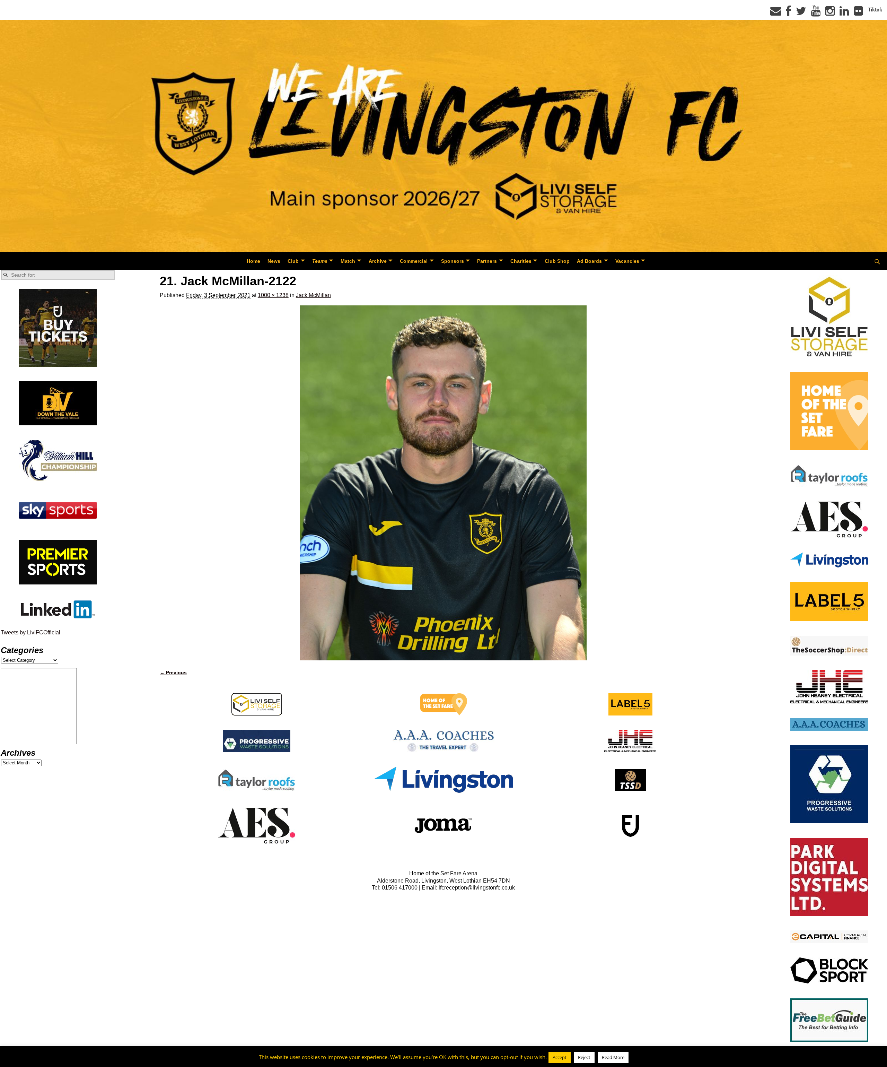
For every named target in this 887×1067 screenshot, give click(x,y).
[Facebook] (788, 13)
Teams (319, 261)
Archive (378, 261)
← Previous (173, 672)
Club (293, 261)
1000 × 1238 (273, 295)
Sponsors (452, 261)
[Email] (775, 13)
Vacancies (627, 261)
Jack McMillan (313, 295)
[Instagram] (830, 13)
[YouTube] (815, 13)
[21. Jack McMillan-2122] (443, 482)
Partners (487, 261)
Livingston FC (38, 1060)
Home (253, 261)
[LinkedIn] (844, 13)
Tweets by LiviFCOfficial (30, 632)
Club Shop (557, 261)
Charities (521, 261)
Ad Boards (589, 261)
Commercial (414, 261)
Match (348, 261)
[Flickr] (858, 13)
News (273, 261)
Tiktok (875, 9)
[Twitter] (801, 13)
